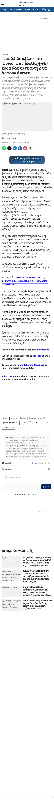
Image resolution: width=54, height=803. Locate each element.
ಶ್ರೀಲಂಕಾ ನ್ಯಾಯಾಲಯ (10, 423)
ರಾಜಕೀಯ (18, 10)
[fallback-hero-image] (11, 562)
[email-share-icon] (25, 150)
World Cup (25, 423)
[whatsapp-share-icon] (4, 150)
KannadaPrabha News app (30, 365)
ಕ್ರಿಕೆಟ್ (27, 10)
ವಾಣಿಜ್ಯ (42, 10)
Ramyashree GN (9, 138)
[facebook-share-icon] (15, 150)
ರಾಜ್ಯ (4, 10)
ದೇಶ (10, 10)
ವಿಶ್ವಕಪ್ (5, 418)
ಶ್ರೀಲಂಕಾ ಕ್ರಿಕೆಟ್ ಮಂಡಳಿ (37, 418)
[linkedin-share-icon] (20, 150)
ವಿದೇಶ (35, 10)
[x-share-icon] (9, 150)
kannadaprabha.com (30, 443)
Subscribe (7, 377)
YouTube (37, 356)
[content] (41, 356)
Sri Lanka (14, 418)
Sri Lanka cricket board (39, 423)
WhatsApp (43, 350)
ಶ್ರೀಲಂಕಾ (23, 418)
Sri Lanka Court (8, 427)
